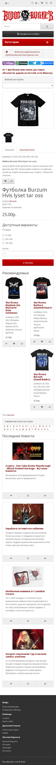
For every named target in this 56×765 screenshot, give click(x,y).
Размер (7, 229)
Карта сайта (7, 721)
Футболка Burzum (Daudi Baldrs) (42, 377)
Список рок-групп (10, 729)
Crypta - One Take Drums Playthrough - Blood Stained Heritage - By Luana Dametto (28, 468)
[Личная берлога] (37, 3)
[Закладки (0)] (42, 3)
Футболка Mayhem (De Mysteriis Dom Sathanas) (13, 307)
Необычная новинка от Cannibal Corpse (25, 592)
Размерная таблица (11, 710)
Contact (5, 718)
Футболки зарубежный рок (27, 52)
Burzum (13, 201)
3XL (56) (8, 243)
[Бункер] (46, 3)
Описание (9, 149)
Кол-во (5, 248)
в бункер (28, 262)
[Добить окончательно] (51, 3)
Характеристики (27, 149)
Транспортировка (10, 706)
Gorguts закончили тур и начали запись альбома (26, 655)
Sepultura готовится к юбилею (24, 528)
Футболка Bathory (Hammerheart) (43, 305)
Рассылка (6, 750)
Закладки (6, 747)
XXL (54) (8, 239)
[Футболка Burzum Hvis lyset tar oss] (28, 109)
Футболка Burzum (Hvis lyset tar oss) (22, 55)
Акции (5, 733)
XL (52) (8, 235)
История (6, 744)
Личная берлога (10, 741)
